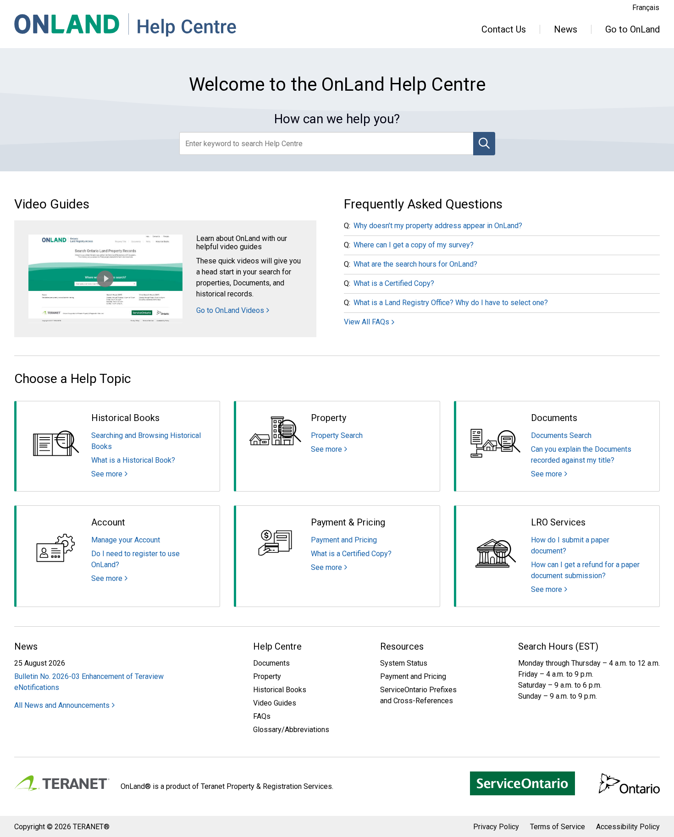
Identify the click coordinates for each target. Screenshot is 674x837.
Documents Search (561, 435)
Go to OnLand (632, 29)
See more (106, 474)
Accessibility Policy (628, 826)
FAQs (262, 716)
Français (645, 7)
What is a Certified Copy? (394, 283)
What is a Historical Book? (133, 460)
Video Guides (274, 703)
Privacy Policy (496, 826)
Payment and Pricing (344, 540)
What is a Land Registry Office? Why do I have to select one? (451, 302)
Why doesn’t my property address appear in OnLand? (438, 225)
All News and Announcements (62, 705)
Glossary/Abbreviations (291, 729)
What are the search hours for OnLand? (415, 264)
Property (267, 676)
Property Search (337, 435)
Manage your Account (125, 540)
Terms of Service (557, 826)
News (565, 29)
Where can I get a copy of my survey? (414, 245)
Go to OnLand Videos (230, 310)
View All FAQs (366, 321)
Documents (271, 663)
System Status (403, 663)
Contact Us (503, 29)
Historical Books (279, 689)
